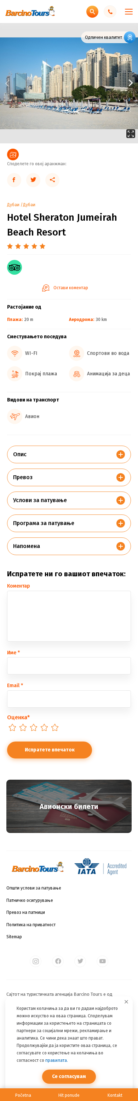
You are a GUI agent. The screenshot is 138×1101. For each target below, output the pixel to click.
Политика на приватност (31, 925)
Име (13, 653)
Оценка (18, 717)
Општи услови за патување (33, 888)
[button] (103, 83)
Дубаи (13, 205)
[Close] (126, 1001)
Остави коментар (70, 287)
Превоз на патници (25, 912)
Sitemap (14, 937)
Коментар (18, 586)
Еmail (15, 686)
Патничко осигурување (29, 900)
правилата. (56, 1060)
